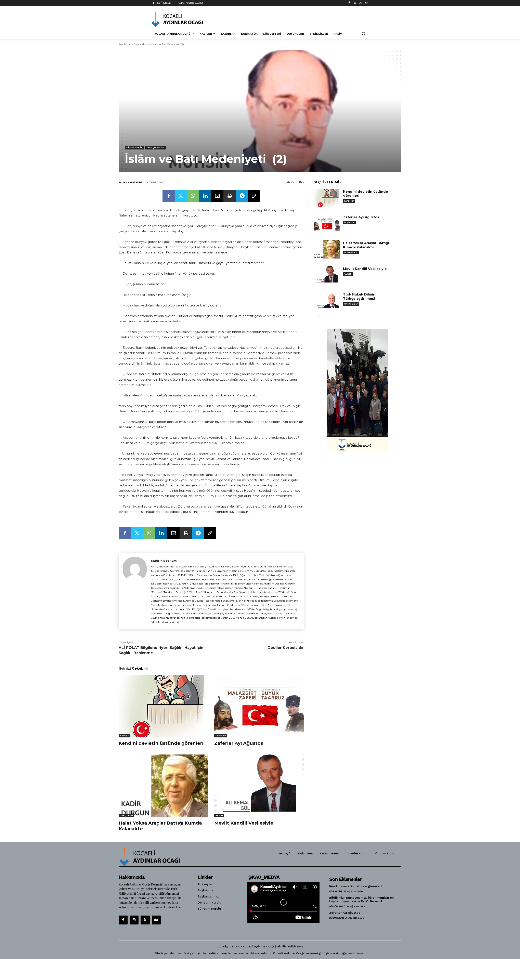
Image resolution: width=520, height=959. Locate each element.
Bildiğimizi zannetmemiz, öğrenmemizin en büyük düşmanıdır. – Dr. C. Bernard (361, 899)
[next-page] (322, 316)
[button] (363, 34)
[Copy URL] (254, 196)
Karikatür (124, 735)
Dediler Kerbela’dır (286, 647)
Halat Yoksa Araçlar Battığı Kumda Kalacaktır (366, 245)
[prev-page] (316, 316)
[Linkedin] (205, 196)
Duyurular (221, 735)
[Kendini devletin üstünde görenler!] (163, 706)
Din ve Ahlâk (141, 44)
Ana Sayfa (124, 44)
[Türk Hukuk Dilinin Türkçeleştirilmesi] (327, 300)
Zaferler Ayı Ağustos (238, 743)
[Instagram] (355, 3)
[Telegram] (242, 196)
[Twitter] (360, 3)
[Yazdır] (229, 196)
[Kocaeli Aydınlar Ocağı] (184, 19)
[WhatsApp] (193, 196)
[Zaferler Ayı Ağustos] (259, 706)
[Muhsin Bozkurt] (135, 591)
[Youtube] (366, 3)
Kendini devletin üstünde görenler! (161, 743)
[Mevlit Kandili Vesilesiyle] (259, 785)
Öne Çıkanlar (155, 147)
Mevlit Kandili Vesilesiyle (243, 823)
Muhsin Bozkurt (131, 182)
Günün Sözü (337, 906)
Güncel (219, 815)
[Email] (217, 196)
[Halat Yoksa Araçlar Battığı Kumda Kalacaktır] (163, 785)
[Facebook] (349, 3)
